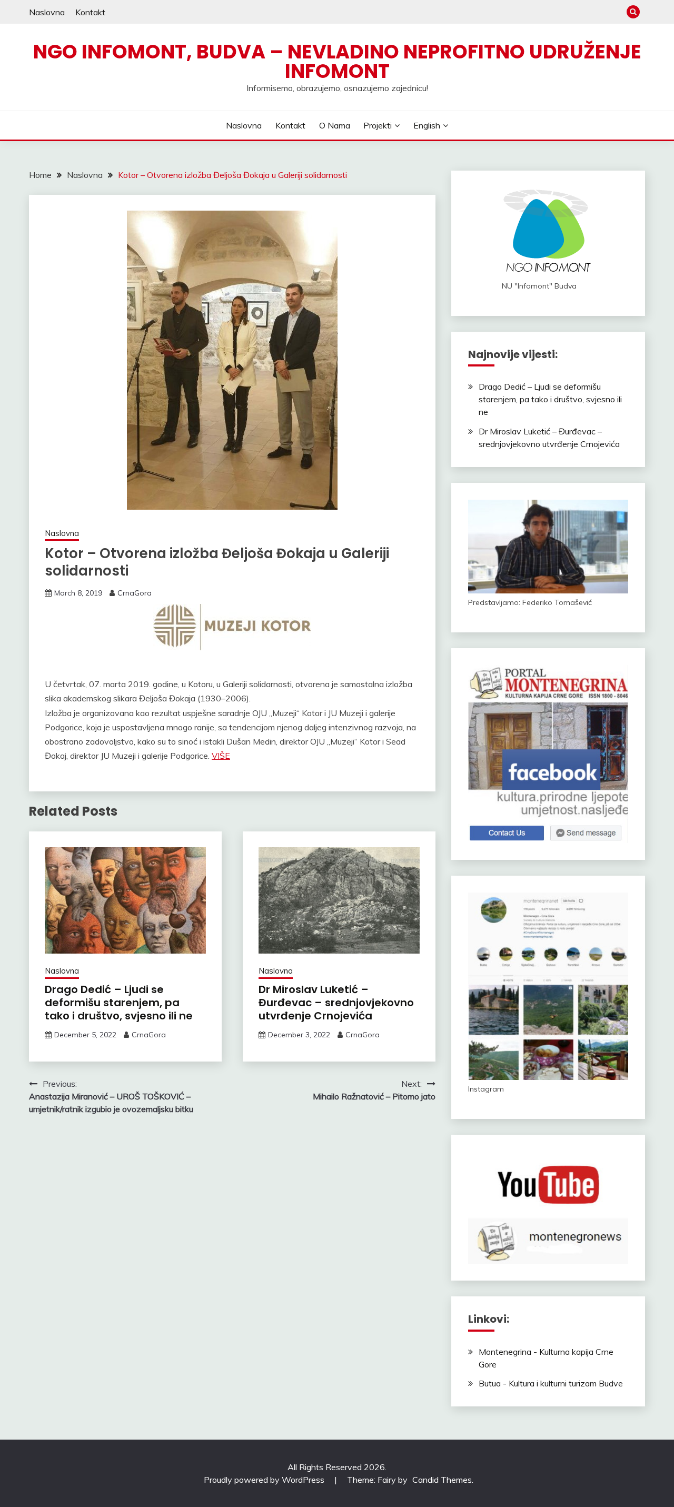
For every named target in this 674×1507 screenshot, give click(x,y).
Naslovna (47, 12)
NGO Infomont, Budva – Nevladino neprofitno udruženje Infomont (337, 61)
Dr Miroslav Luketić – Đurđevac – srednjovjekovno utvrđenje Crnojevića (336, 1002)
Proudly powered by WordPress (265, 1479)
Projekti (377, 125)
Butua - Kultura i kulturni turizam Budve (551, 1383)
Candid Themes (442, 1479)
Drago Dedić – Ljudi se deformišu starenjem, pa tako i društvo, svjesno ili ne (119, 1002)
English (426, 125)
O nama (334, 125)
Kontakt (90, 12)
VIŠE (221, 755)
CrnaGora (134, 593)
